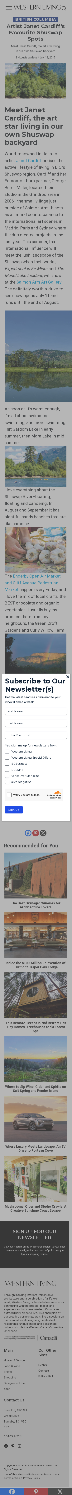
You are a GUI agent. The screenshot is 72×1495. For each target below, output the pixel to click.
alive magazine (21, 782)
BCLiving (17, 770)
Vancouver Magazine (25, 776)
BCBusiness (19, 763)
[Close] (68, 677)
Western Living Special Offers (31, 757)
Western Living (21, 751)
